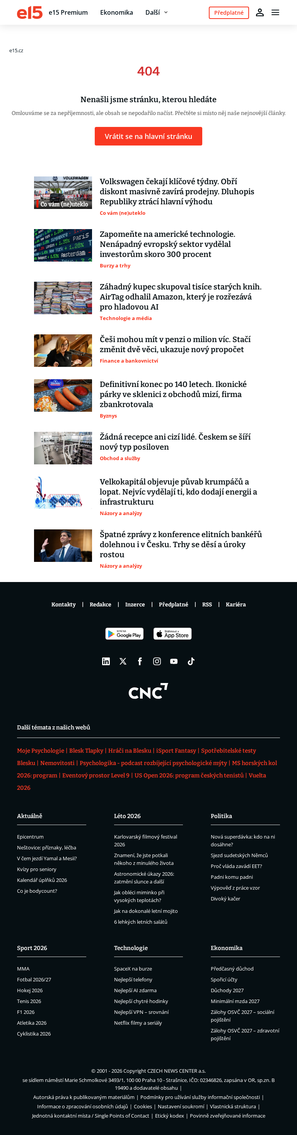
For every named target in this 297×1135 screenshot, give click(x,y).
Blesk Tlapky (86, 750)
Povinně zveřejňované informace (227, 1115)
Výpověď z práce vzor (235, 887)
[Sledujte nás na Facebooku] (140, 661)
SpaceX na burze (133, 968)
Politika (221, 816)
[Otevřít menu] (275, 12)
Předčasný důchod (232, 968)
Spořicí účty (224, 979)
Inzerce (135, 604)
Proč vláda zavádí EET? (236, 866)
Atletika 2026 (31, 1022)
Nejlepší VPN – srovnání (141, 1011)
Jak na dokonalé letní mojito (146, 910)
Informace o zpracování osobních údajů (82, 1106)
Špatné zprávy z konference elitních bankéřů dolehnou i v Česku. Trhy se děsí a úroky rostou (181, 544)
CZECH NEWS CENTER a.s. (176, 1070)
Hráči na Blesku (129, 750)
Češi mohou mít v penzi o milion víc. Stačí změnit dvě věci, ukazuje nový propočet (175, 344)
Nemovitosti (57, 763)
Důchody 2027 (227, 990)
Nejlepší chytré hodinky (141, 1001)
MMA (23, 968)
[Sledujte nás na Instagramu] (157, 661)
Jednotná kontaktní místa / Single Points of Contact (90, 1115)
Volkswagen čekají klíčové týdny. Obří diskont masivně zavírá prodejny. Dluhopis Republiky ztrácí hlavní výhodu (177, 191)
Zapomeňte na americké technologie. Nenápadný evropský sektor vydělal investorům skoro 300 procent (168, 244)
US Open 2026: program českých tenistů (189, 775)
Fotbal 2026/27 (34, 979)
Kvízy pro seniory (36, 869)
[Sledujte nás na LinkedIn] (106, 661)
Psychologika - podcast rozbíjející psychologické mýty (153, 763)
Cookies (143, 1106)
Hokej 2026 (30, 990)
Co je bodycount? (37, 890)
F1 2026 (25, 1011)
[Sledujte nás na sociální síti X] (123, 661)
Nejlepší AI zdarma (135, 990)
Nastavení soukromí (181, 1106)
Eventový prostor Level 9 (96, 775)
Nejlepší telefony (133, 979)
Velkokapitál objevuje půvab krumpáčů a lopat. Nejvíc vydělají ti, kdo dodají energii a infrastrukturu (178, 492)
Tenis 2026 (29, 1001)
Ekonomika (116, 12)
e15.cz (16, 50)
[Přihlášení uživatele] (260, 12)
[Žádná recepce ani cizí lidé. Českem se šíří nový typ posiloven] (63, 448)
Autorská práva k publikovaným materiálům (84, 1097)
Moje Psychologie (40, 750)
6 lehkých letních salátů (140, 921)
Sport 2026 (32, 948)
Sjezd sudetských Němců (239, 855)
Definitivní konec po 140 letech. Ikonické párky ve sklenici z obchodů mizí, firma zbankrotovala (173, 394)
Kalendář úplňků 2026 (42, 880)
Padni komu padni (232, 876)
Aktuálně (29, 816)
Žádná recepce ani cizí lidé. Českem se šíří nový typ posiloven (175, 442)
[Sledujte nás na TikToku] (191, 661)
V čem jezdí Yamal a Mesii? (47, 858)
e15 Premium (68, 12)
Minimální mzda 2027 (235, 1001)
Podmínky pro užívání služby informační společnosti (200, 1097)
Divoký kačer (225, 898)
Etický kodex (169, 1115)
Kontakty (63, 604)
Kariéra (236, 604)
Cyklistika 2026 (34, 1033)
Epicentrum (30, 836)
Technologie (131, 948)
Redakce (100, 604)
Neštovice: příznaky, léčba (46, 847)
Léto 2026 (127, 816)
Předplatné (173, 604)
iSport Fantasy (176, 750)
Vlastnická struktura (233, 1106)
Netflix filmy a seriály (138, 1022)
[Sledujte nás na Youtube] (174, 661)
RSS (207, 604)
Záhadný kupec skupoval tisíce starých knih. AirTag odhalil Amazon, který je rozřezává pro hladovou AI (181, 297)
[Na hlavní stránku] (30, 12)
